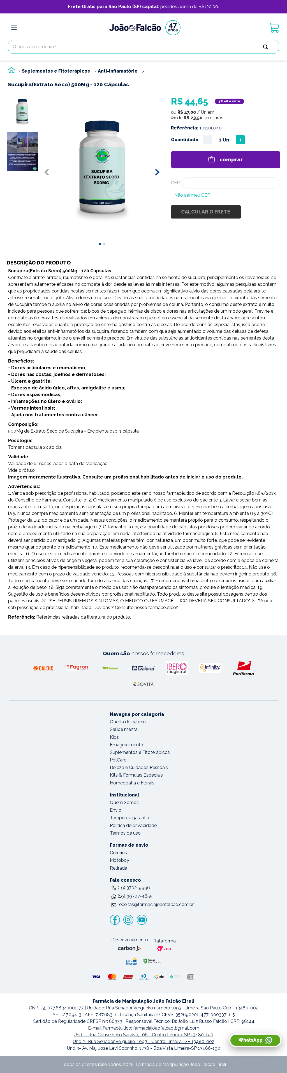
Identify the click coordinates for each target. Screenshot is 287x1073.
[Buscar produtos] (266, 46)
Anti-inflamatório (118, 71)
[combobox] (143, 47)
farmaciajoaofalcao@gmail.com (166, 1028)
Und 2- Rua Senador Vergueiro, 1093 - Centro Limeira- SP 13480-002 (143, 1041)
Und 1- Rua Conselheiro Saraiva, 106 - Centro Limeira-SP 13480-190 (143, 1034)
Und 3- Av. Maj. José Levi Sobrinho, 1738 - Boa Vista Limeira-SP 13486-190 (143, 1048)
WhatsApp (251, 1040)
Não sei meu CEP (192, 195)
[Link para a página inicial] (11, 71)
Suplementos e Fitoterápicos (56, 71)
